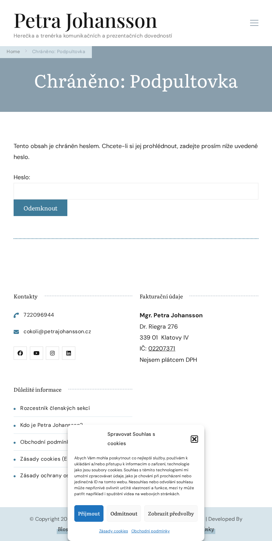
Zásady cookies (113, 531)
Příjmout (89, 513)
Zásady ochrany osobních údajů (61, 475)
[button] (194, 439)
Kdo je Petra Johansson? (51, 425)
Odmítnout (123, 513)
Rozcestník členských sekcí (55, 408)
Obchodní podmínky (150, 531)
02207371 (161, 348)
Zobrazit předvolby (171, 513)
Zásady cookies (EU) (46, 458)
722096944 (39, 314)
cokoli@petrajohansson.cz (57, 331)
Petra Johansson (85, 20)
